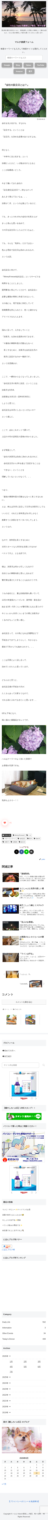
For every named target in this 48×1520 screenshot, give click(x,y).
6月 (39, 1367)
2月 (25, 1362)
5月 (25, 1367)
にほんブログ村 (8, 1250)
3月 (39, 1362)
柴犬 (30, 838)
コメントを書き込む (24, 1002)
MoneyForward (19, 835)
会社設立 (22, 838)
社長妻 (15, 842)
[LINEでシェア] (26, 851)
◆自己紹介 (7, 1056)
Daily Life (7, 835)
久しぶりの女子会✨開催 (11, 1220)
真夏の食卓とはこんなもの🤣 (13, 1215)
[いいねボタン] (5, 823)
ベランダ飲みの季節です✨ (12, 1225)
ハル (29, 835)
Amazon (19, 71)
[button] (31, 851)
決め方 (38, 838)
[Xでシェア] (16, 851)
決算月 (7, 842)
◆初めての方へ (8, 1051)
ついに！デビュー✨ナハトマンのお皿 (16, 1209)
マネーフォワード (10, 838)
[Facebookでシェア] (21, 851)
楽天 (30, 71)
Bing (18, 65)
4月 (11, 1367)
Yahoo (28, 65)
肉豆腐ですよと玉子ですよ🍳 (13, 1230)
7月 (11, 1372)
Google (7, 65)
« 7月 (4, 1484)
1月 (11, 1362)
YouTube (40, 65)
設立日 (23, 842)
